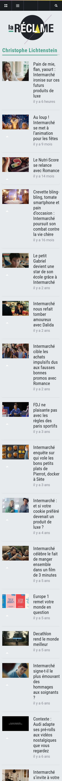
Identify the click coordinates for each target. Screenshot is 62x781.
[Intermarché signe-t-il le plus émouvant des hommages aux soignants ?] (15, 670)
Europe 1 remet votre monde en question (43, 604)
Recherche (56, 6)
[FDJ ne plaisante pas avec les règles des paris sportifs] (15, 409)
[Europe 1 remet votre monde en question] (15, 601)
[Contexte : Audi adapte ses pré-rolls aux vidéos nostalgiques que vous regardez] (15, 723)
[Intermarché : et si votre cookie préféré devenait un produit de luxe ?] (15, 505)
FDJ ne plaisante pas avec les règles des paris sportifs (45, 415)
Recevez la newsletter (44, 6)
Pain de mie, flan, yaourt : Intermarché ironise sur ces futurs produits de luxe (46, 80)
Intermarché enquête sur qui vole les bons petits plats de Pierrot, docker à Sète (46, 463)
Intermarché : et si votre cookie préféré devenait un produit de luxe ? (46, 514)
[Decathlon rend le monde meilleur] (15, 638)
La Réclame (31, 29)
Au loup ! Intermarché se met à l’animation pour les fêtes (45, 128)
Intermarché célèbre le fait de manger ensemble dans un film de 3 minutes (45, 562)
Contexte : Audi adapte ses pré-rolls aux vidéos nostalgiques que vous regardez (44, 734)
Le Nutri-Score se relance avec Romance (46, 165)
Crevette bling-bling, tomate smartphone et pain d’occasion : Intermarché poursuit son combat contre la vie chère (46, 213)
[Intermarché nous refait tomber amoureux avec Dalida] (15, 308)
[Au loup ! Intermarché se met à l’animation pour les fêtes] (15, 122)
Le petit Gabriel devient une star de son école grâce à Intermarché (45, 269)
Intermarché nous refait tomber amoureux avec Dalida (44, 314)
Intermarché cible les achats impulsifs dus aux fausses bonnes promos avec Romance (45, 365)
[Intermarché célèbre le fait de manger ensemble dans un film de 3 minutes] (15, 553)
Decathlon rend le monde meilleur (46, 639)
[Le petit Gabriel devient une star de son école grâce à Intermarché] (15, 260)
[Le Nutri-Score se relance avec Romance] (15, 164)
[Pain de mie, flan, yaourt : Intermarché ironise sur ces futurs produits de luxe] (15, 71)
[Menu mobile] (6, 6)
